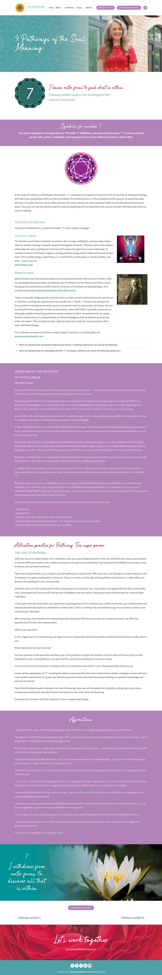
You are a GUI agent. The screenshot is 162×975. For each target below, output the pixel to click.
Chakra (37, 241)
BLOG (79, 8)
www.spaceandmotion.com (29, 336)
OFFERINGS (69, 8)
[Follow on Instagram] (77, 966)
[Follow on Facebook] (72, 966)
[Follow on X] (81, 966)
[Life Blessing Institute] (29, 7)
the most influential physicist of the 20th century (51, 290)
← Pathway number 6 (28, 917)
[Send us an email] (85, 966)
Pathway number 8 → (134, 917)
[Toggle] (17, 345)
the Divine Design (30, 325)
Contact (88, 8)
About (58, 8)
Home (51, 8)
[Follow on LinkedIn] (90, 966)
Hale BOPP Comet (24, 382)
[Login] (145, 8)
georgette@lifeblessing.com (81, 949)
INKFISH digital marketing (96, 972)
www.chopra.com (24, 264)
